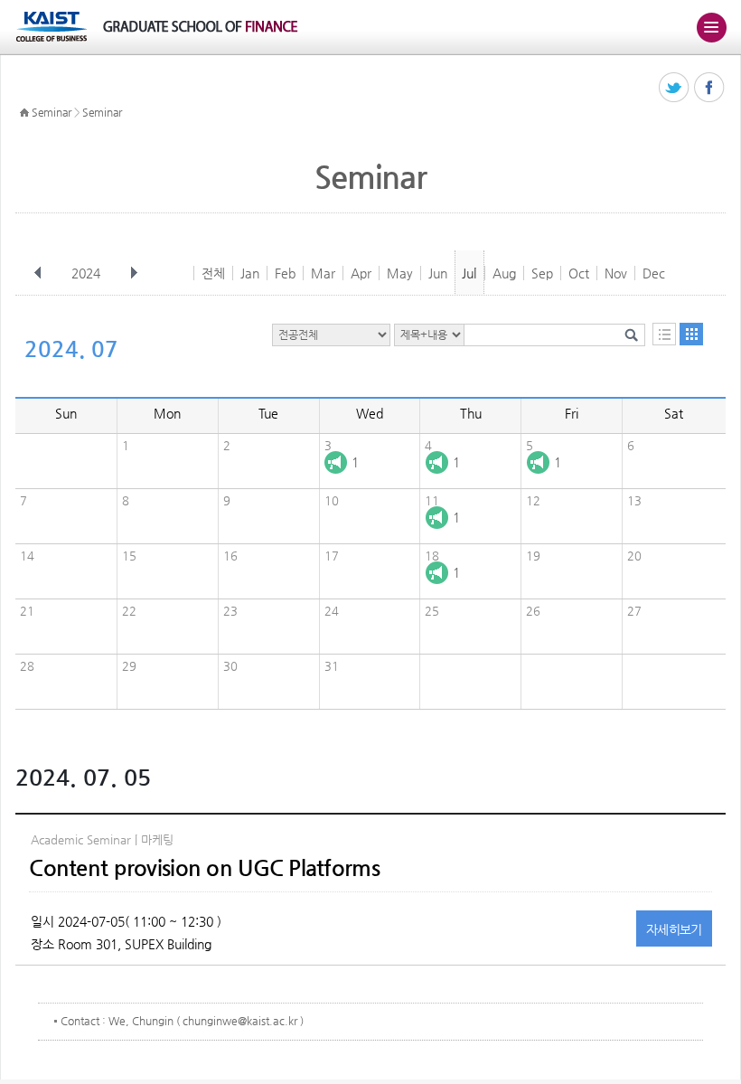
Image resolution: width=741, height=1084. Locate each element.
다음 (133, 273)
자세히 (674, 929)
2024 (85, 273)
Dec (654, 273)
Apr (361, 273)
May (400, 273)
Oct (578, 273)
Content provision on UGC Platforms (204, 868)
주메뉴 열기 (711, 27)
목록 (664, 334)
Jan (249, 273)
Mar (323, 273)
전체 (213, 273)
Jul (469, 273)
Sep (542, 273)
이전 (38, 273)
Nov (616, 273)
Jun (437, 273)
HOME (24, 113)
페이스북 (710, 88)
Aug (504, 273)
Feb (285, 273)
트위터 (674, 88)
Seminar (51, 112)
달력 (691, 334)
